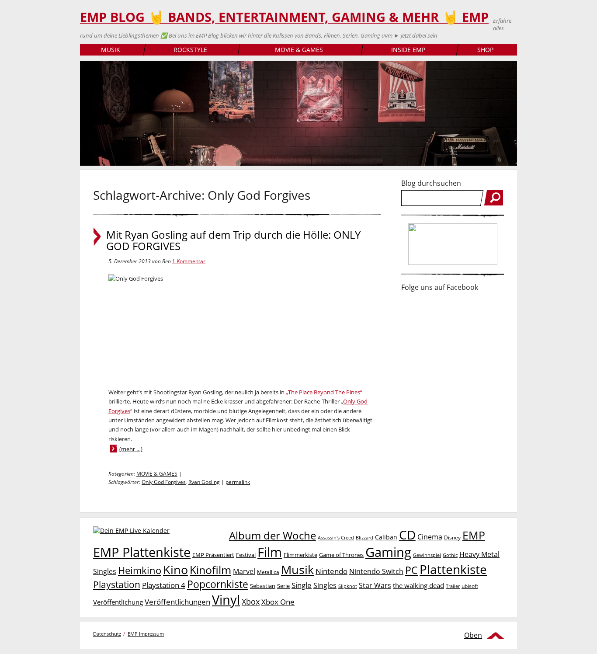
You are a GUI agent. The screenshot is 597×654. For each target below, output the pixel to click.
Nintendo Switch (376, 571)
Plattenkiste (453, 569)
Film (269, 552)
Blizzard (364, 538)
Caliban (386, 537)
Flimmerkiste (300, 555)
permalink (238, 482)
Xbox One (278, 602)
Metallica (268, 571)
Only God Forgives (164, 482)
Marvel (244, 571)
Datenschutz (107, 633)
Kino (175, 569)
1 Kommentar (188, 261)
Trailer (453, 586)
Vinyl (226, 599)
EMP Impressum (146, 633)
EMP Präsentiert (213, 555)
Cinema (429, 537)
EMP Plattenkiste (142, 552)
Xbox (251, 601)
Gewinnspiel (427, 555)
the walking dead (418, 585)
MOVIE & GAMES (299, 49)
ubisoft (470, 586)
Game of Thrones (341, 555)
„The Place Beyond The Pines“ (324, 392)
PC (411, 570)
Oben (473, 635)
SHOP (485, 49)
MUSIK (110, 49)
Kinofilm (210, 569)
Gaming (388, 552)
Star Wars (375, 585)
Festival (246, 555)
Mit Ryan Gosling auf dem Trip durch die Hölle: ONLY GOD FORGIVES (233, 240)
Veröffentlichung (118, 602)
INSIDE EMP (408, 49)
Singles (325, 585)
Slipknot (347, 586)
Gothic (450, 555)
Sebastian (262, 586)
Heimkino (139, 570)
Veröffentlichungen (177, 602)
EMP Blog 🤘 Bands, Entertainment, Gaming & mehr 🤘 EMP (284, 17)
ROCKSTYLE (190, 49)
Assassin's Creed (336, 538)
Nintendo (331, 571)
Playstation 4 (163, 585)
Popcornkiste (217, 584)
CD (407, 534)
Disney (452, 537)
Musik (297, 569)
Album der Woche (272, 536)
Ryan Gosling (204, 482)
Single (302, 585)
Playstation (116, 584)
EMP (473, 535)
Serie (283, 586)
